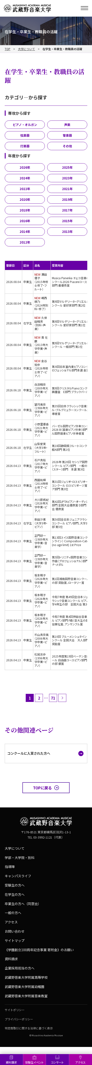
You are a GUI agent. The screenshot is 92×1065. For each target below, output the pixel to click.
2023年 (67, 178)
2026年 (25, 167)
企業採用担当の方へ (19, 968)
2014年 (25, 231)
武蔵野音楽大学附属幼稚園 (24, 986)
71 (53, 698)
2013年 (67, 231)
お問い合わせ (15, 931)
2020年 (25, 199)
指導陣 (10, 866)
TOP (7, 49)
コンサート (57, 1062)
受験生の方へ (15, 885)
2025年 (67, 167)
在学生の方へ (15, 894)
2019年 (67, 199)
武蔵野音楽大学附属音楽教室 (26, 995)
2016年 (25, 221)
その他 (67, 146)
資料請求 (11, 1062)
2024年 (25, 178)
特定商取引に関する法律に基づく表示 (29, 1028)
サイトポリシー (15, 1010)
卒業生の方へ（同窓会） (23, 903)
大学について (26, 49)
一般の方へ (13, 912)
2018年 (25, 210)
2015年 (67, 221)
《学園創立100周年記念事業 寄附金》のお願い (39, 949)
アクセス (11, 922)
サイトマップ (15, 940)
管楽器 (67, 135)
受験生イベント (34, 1062)
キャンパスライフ (18, 875)
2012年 (25, 242)
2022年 (25, 189)
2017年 (67, 210)
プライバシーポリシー (19, 1019)
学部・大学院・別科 (19, 857)
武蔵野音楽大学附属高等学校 (26, 977)
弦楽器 (24, 135)
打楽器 (24, 146)
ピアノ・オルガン (25, 124)
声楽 (67, 124)
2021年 (67, 189)
